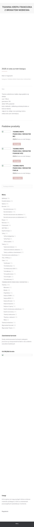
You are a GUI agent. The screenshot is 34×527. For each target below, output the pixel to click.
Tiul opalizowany (8, 274)
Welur (5, 320)
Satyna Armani (8, 301)
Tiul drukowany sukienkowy (9, 255)
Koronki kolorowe (8, 209)
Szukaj (30, 186)
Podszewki (5, 225)
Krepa (3, 220)
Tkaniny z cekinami (9, 317)
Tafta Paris (7, 239)
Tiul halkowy (7, 271)
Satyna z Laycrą (8, 306)
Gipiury (4, 203)
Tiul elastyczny (8, 266)
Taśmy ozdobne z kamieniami (12, 252)
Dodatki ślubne (6, 201)
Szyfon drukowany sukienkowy (12, 309)
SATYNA (4, 228)
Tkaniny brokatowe (7, 322)
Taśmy (4, 244)
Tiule (3, 260)
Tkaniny (4, 285)
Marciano (6, 287)
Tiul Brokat (7, 263)
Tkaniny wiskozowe (9, 314)
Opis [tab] (3, 89)
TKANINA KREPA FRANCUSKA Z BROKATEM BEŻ (22, 134)
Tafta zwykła (7, 241)
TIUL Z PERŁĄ (6, 258)
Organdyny (7, 293)
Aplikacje (4, 198)
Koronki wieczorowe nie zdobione (13, 214)
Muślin (5, 290)
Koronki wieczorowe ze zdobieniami (14, 217)
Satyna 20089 (8, 295)
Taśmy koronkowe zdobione (12, 249)
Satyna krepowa (8, 303)
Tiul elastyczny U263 (9, 268)
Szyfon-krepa (6, 231)
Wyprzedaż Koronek (7, 325)
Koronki (4, 206)
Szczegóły (17, 144)
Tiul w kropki (7, 276)
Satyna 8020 (7, 298)
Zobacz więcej (17, 178)
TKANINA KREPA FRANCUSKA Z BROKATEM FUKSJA (22, 168)
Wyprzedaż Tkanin (7, 328)
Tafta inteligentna (9, 236)
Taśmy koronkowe (9, 247)
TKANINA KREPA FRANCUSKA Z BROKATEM (18, 79)
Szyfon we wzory (9, 312)
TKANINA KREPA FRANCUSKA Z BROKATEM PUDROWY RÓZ (22, 151)
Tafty (3, 233)
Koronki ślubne (8, 212)
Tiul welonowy (8, 279)
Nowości (4, 222)
